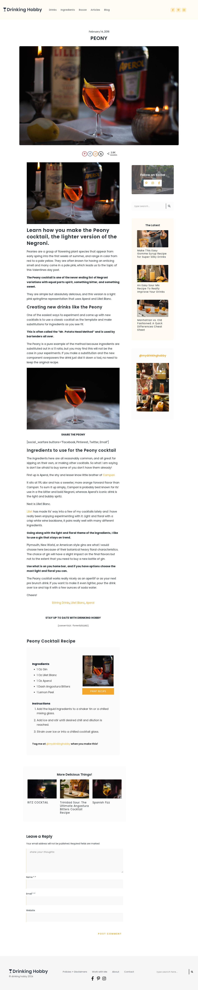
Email (30, 893)
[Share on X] (100, 153)
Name (31, 877)
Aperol (90, 603)
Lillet (30, 511)
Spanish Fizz (101, 802)
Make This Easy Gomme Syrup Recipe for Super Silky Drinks (152, 254)
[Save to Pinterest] (84, 153)
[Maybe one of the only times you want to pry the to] (144, 371)
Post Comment (110, 933)
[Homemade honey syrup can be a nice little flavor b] (161, 387)
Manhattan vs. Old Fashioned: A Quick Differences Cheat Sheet (150, 324)
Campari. (109, 475)
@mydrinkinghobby (58, 744)
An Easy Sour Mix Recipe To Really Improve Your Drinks (151, 289)
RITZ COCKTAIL (38, 802)
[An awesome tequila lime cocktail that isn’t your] (144, 387)
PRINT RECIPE (98, 691)
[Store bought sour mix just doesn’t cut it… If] (161, 371)
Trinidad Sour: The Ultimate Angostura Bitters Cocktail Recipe (74, 808)
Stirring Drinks (61, 603)
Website (30, 910)
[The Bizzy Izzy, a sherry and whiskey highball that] (161, 403)
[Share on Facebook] (89, 153)
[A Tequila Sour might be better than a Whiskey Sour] (144, 403)
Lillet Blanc (78, 603)
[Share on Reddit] (95, 153)
